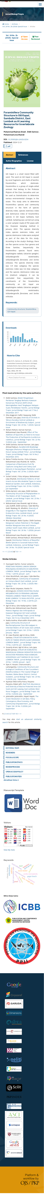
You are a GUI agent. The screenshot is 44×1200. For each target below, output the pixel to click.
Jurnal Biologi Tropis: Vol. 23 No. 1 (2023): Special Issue (23, 425)
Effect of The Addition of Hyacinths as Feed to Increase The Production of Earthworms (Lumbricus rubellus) (23, 436)
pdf (8, 146)
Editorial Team (12, 748)
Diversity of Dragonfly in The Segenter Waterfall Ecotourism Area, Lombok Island (22, 510)
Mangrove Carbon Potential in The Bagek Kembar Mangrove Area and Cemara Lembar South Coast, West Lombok (22, 525)
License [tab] (30, 161)
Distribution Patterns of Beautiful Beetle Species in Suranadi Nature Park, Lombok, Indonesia (22, 542)
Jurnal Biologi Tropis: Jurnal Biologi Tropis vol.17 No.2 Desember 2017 (22, 410)
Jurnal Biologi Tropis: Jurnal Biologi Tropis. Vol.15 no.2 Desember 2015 (23, 616)
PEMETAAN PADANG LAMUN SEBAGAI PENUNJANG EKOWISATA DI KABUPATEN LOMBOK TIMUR (22, 568)
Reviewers (10, 753)
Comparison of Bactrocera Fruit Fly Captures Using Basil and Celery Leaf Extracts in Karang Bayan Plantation (21, 466)
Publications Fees (14, 776)
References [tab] (23, 155)
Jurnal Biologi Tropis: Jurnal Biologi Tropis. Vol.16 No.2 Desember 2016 (23, 454)
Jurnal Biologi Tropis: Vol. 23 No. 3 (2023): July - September (23, 678)
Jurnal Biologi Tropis (14, 14)
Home (6, 24)
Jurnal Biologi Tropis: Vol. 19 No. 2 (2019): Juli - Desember (23, 600)
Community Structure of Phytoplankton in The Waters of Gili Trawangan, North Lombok (23, 496)
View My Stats (9, 850)
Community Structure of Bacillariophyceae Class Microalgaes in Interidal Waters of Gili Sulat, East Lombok (23, 625)
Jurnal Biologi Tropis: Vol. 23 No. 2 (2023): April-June (23, 471)
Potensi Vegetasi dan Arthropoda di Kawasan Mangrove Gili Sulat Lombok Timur (21, 613)
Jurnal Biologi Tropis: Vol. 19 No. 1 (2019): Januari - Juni (23, 572)
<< (3, 551)
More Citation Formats (17, 377)
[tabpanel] (22, 240)
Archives (15, 24)
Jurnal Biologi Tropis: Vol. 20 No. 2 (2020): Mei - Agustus (22, 583)
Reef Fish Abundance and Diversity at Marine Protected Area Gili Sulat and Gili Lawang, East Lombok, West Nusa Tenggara (23, 688)
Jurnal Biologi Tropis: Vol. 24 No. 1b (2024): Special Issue (22, 546)
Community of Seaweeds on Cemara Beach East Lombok (22, 580)
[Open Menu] (40, 4)
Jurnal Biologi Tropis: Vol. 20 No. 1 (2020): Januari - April (23, 660)
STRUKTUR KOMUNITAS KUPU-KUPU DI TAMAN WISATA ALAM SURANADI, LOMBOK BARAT (23, 640)
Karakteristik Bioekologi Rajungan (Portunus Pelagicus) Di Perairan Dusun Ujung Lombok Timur (23, 449)
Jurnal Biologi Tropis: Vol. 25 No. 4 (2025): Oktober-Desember (22, 515)
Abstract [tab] (9, 155)
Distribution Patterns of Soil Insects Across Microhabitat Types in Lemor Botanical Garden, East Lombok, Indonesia (23, 481)
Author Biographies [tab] (14, 161)
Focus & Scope (12, 757)
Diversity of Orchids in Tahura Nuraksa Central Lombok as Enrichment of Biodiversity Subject (23, 420)
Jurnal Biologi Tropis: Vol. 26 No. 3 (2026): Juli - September (23, 706)
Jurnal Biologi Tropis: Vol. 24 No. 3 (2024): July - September (23, 692)
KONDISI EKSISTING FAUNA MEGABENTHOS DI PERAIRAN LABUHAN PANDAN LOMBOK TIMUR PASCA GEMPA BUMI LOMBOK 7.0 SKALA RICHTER (22, 594)
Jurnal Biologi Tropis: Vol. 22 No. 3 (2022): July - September (23, 440)
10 (17, 714)
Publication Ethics (14, 762)
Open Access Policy (14, 772)
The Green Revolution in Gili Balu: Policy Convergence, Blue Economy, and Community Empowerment (22, 700)
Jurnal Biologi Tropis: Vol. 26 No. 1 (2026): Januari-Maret (23, 530)
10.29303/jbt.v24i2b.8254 (18, 139)
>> (20, 551)
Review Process (13, 767)
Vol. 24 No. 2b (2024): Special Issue (14, 26)
